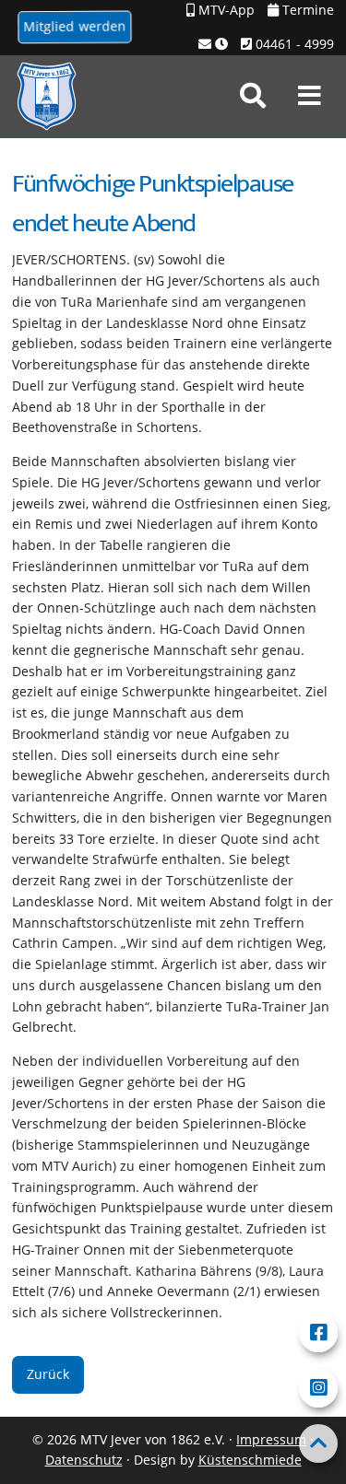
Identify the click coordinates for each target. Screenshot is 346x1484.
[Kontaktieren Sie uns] (213, 44)
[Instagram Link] (318, 1388)
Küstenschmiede (250, 1459)
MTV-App (225, 9)
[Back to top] (318, 1443)
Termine (306, 9)
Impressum (271, 1439)
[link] (253, 96)
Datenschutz (84, 1459)
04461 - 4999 (293, 44)
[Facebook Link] (318, 1333)
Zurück (48, 1374)
